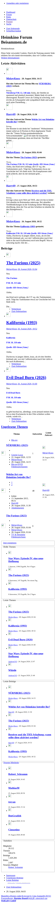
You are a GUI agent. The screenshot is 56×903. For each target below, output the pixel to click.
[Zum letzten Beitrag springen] (44, 448)
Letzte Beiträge (12, 880)
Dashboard (10, 12)
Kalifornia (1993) (27, 226)
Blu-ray (14, 440)
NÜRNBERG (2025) (17, 445)
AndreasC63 (12, 662)
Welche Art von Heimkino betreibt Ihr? (18, 476)
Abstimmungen (17, 508)
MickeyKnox (13, 78)
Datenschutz (11, 19)
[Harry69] (9, 109)
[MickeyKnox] (9, 73)
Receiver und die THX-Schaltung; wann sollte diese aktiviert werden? (29, 192)
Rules (8, 17)
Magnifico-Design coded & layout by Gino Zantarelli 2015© (26, 896)
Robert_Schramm (17, 774)
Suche (8, 24)
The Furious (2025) (28, 157)
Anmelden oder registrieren (17, 3)
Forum (9, 14)
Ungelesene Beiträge (14, 878)
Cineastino (14, 829)
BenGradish (14, 815)
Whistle (12, 670)
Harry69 (10, 114)
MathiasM (13, 788)
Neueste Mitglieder (11, 762)
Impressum (10, 875)
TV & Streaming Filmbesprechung (18, 535)
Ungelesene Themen (14, 426)
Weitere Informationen (10, 58)
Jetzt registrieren (9, 543)
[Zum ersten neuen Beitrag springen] (9, 688)
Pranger (9, 22)
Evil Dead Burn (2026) (26, 377)
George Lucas (17, 455)
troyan (11, 802)
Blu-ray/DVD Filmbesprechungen (19, 465)
